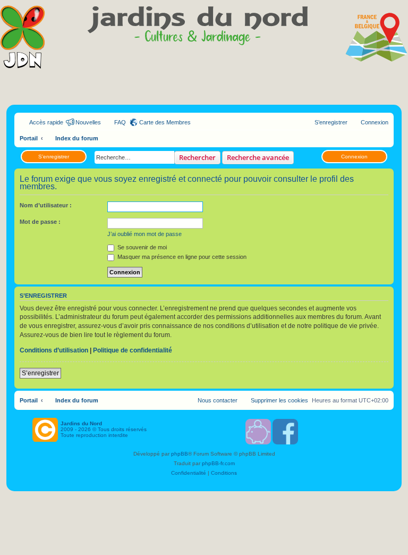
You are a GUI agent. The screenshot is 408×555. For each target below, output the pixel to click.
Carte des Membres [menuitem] (165, 122)
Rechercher (197, 157)
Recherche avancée (258, 157)
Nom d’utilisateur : (46, 205)
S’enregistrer (53, 156)
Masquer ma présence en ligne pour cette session (181, 257)
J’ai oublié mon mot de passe (144, 234)
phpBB (179, 454)
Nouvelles (88, 122)
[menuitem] (115, 122)
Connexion (354, 156)
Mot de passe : (40, 221)
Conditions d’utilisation (54, 350)
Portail (29, 138)
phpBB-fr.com (218, 463)
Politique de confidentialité (132, 350)
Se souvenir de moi (141, 247)
